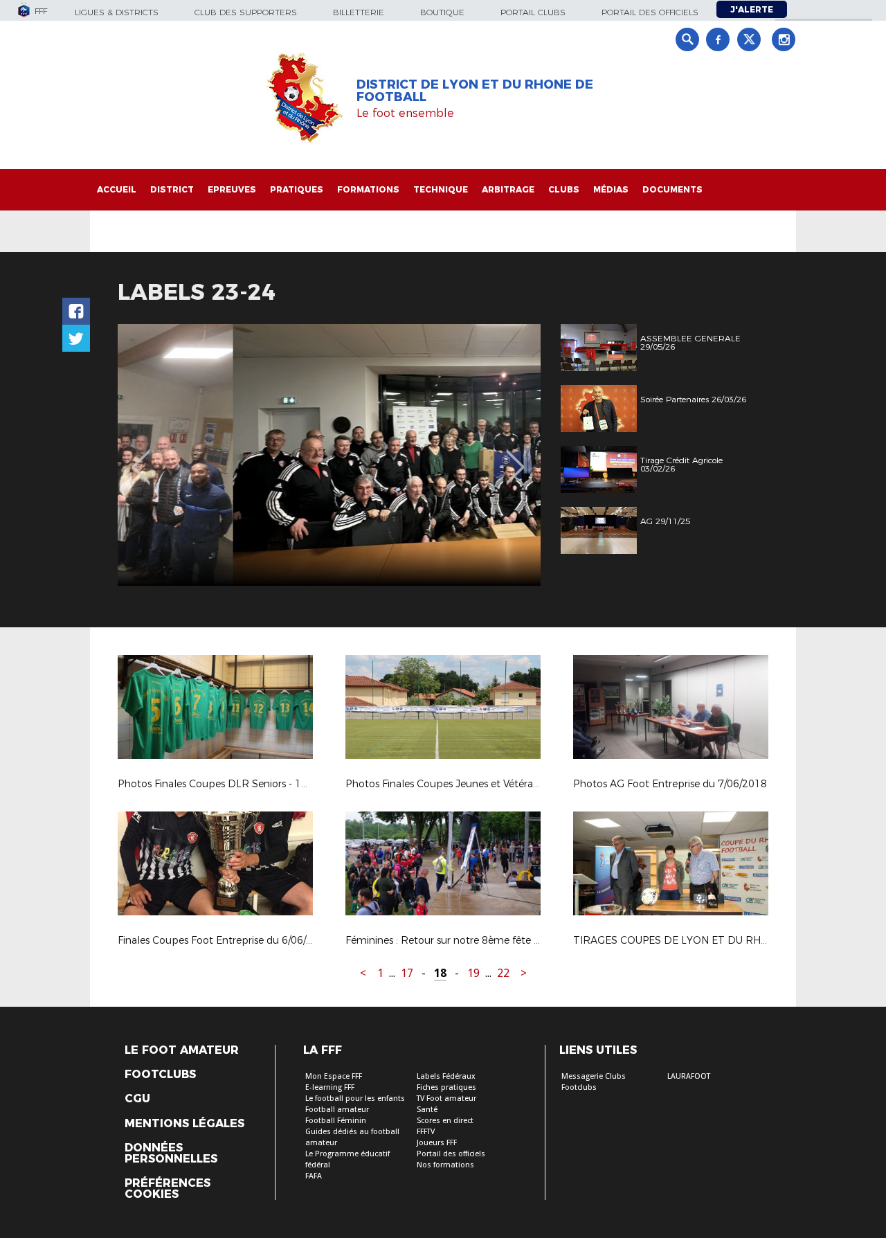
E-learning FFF (329, 1087)
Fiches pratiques (446, 1087)
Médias (611, 189)
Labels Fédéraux (446, 1076)
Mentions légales (184, 1123)
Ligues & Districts (117, 12)
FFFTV (426, 1131)
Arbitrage (508, 189)
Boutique (442, 12)
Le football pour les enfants (355, 1098)
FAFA (313, 1176)
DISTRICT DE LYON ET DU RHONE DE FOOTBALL (474, 91)
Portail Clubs (533, 12)
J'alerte (751, 9)
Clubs (563, 189)
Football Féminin (335, 1120)
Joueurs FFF (437, 1142)
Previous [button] (141, 457)
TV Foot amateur (446, 1098)
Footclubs (160, 1074)
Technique (440, 189)
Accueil (116, 189)
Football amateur (337, 1109)
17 (407, 973)
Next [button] (515, 457)
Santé (427, 1109)
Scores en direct (445, 1120)
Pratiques (296, 189)
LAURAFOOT (688, 1076)
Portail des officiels (650, 12)
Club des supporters (246, 12)
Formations (368, 189)
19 (473, 973)
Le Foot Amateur (182, 1050)
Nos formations (445, 1164)
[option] (329, 455)
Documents (672, 189)
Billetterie (358, 12)
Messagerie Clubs (593, 1076)
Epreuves (232, 189)
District (172, 189)
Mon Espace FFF (333, 1076)
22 (503, 973)
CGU (137, 1098)
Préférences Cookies (167, 1189)
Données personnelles (171, 1153)
